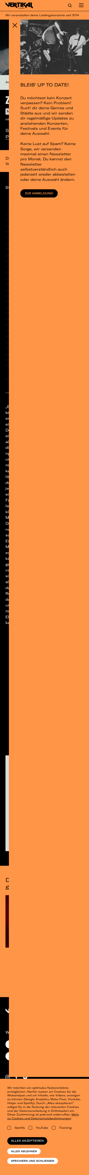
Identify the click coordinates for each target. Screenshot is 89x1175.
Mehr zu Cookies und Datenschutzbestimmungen (43, 1116)
